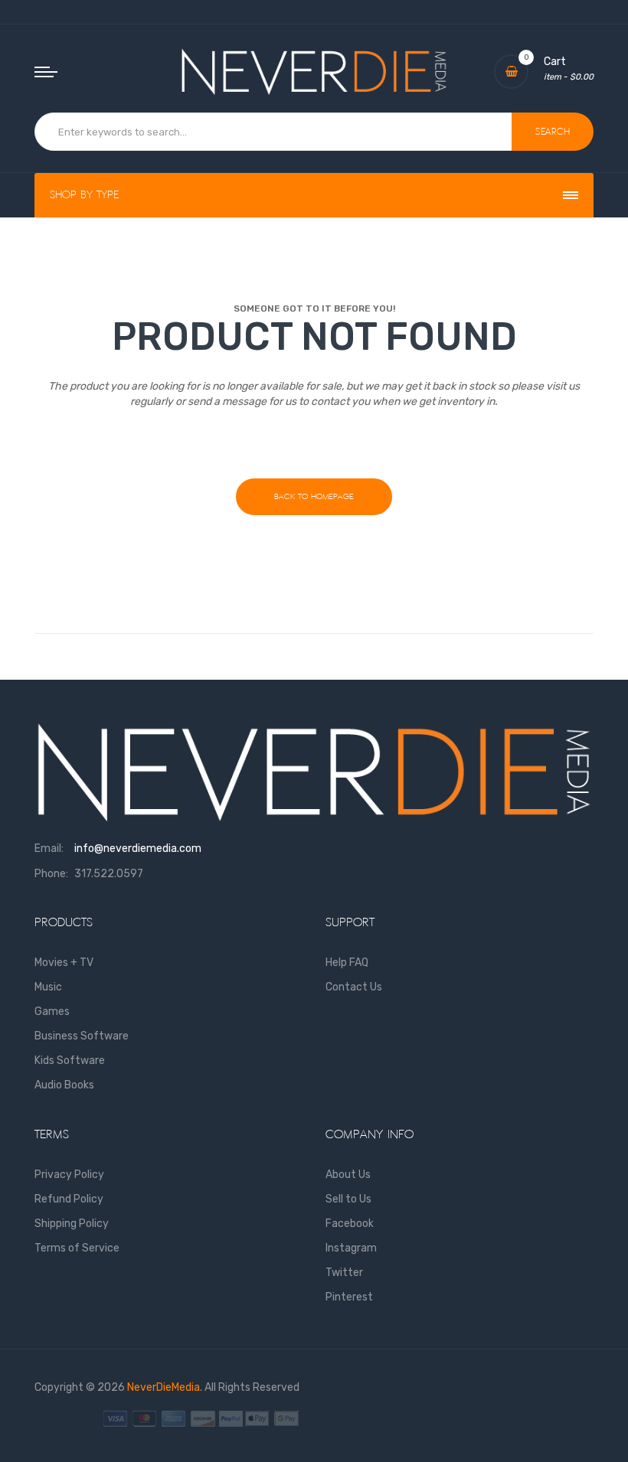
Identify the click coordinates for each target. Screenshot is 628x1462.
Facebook (349, 1223)
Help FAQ (346, 962)
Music (48, 987)
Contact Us (353, 987)
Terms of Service (76, 1248)
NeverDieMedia (163, 1387)
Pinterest (349, 1297)
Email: (49, 848)
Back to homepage (314, 496)
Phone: (51, 873)
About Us (348, 1174)
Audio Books (64, 1085)
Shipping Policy (71, 1223)
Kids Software (69, 1060)
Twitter (344, 1272)
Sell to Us (348, 1199)
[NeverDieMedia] (314, 71)
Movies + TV (63, 962)
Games (52, 1011)
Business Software (81, 1036)
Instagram (351, 1248)
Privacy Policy (69, 1174)
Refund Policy (68, 1199)
